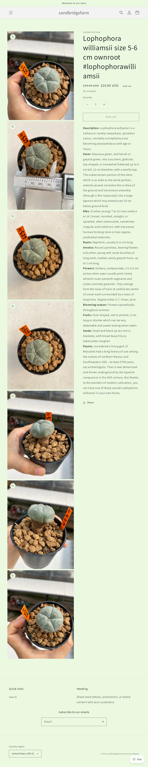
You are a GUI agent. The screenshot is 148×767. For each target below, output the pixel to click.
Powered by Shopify (130, 754)
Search (13, 697)
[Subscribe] (102, 722)
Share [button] (90, 402)
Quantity (87, 97)
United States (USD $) (23, 753)
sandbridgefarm (114, 754)
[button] (11, 13)
